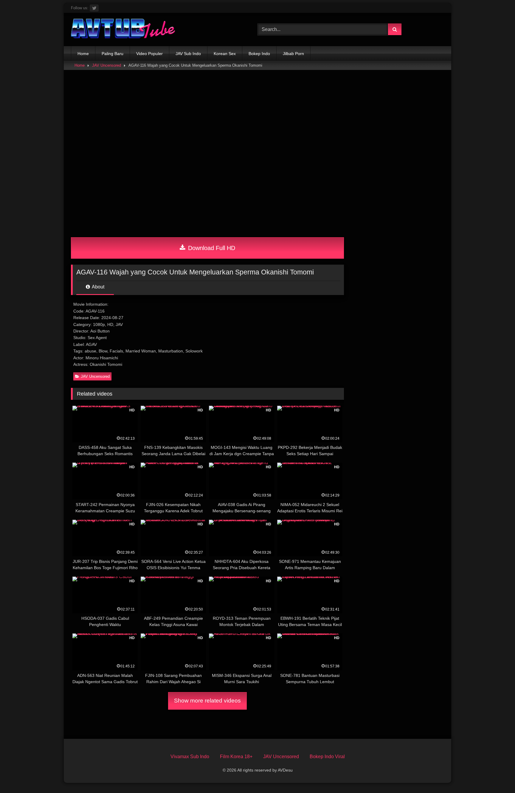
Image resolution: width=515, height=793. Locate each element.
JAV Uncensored (106, 65)
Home (83, 53)
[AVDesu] (123, 29)
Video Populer (149, 53)
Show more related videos (207, 700)
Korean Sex (225, 53)
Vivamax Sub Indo (189, 756)
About (97, 286)
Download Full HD (210, 248)
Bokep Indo (259, 53)
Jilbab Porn (293, 53)
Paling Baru (112, 53)
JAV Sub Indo (188, 53)
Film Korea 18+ (236, 756)
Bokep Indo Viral (327, 756)
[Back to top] (496, 775)
